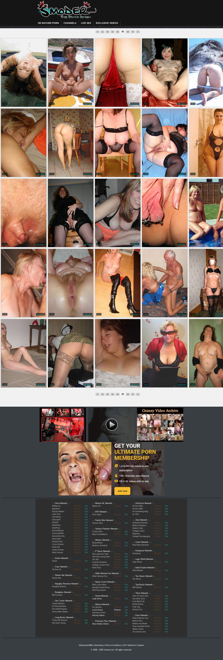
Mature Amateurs (139, 525)
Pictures (77, 506)
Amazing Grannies (140, 523)
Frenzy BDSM (57, 533)
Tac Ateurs (136, 579)
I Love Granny (58, 544)
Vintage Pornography (141, 536)
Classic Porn (97, 531)
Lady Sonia (97, 599)
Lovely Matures (58, 603)
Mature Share (138, 629)
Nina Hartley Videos (100, 624)
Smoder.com (109, 650)
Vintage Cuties (138, 531)
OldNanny (56, 506)
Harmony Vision (98, 613)
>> (138, 32)
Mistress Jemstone (100, 545)
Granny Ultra (97, 523)
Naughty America (59, 586)
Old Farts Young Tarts (101, 557)
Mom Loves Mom (99, 585)
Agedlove (56, 509)
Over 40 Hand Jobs (140, 596)
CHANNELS (70, 23)
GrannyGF (56, 520)
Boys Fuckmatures (99, 534)
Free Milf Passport (59, 609)
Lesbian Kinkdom (99, 562)
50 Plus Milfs (137, 509)
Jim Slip (95, 559)
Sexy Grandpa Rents (141, 626)
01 (102, 32)
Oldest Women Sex (140, 618)
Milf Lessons (57, 595)
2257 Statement (129, 645)
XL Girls (135, 514)
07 (133, 32)
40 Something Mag (140, 511)
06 (128, 32)
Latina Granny (58, 550)
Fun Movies (97, 607)
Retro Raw (96, 568)
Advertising (98, 645)
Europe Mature (58, 511)
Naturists (136, 534)
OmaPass (56, 528)
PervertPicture (58, 531)
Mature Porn (137, 621)
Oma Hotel (56, 539)
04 (117, 32)
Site (86, 506)
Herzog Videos (98, 615)
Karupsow (136, 553)
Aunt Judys (96, 514)
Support (140, 645)
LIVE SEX (86, 23)
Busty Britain (97, 543)
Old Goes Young (59, 623)
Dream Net (56, 578)
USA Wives (56, 517)
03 (112, 32)
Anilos (54, 561)
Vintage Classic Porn (101, 565)
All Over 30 (56, 569)
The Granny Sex (139, 632)
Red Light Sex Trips (100, 554)
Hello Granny (57, 552)
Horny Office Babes (60, 612)
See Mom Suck (138, 599)
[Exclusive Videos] (111, 495)
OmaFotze (56, 525)
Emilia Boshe (137, 604)
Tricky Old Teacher (59, 620)
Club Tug (136, 607)
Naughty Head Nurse (101, 587)
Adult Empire (41, 104)
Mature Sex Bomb (139, 623)
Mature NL (96, 506)
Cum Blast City (138, 601)
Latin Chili (56, 514)
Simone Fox (137, 610)
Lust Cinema (97, 610)
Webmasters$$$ (85, 645)
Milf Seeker (137, 587)
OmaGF (55, 522)
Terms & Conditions (113, 645)
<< (97, 32)
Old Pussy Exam (99, 590)
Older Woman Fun (99, 576)
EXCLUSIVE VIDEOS (107, 23)
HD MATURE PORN (48, 23)
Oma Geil (56, 547)
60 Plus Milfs (137, 506)
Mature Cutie (137, 528)
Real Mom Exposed (140, 545)
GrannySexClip (58, 536)
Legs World (137, 562)
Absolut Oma (57, 541)
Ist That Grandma (59, 606)
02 (107, 32)
